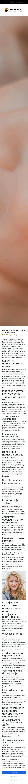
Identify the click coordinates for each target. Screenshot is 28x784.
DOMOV (6, 2)
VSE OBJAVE (13, 2)
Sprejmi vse (14, 772)
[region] (14, 770)
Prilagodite (14, 776)
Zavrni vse (14, 780)
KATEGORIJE (21, 2)
